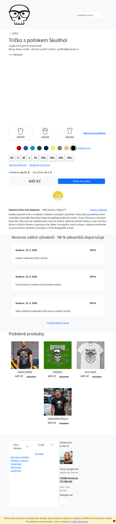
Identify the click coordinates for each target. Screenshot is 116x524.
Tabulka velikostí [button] (17, 165)
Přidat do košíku (81, 181)
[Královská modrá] (25, 148)
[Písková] (66, 148)
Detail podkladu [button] (98, 209)
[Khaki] (59, 148)
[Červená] (19, 148)
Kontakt (39, 453)
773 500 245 (66, 481)
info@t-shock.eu (69, 478)
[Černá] (73, 148)
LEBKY (15, 33)
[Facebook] (63, 501)
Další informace (79, 521)
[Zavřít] (114, 521)
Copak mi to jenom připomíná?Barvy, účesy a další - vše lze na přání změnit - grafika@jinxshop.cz (44, 47)
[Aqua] (32, 148)
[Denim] (39, 148)
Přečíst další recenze (58, 322)
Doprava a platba (19, 457)
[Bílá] (12, 148)
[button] (94, 133)
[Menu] (69, 15)
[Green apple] (53, 148)
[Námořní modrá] (46, 148)
